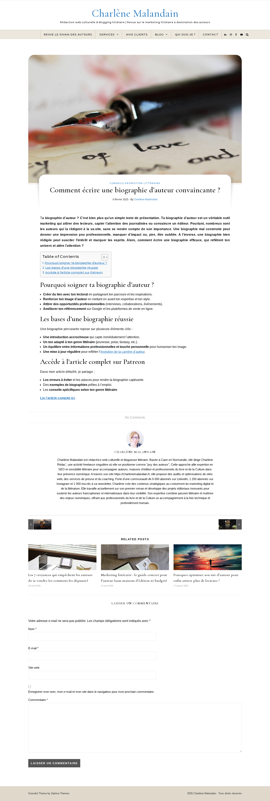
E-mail (33, 648)
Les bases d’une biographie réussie (71, 268)
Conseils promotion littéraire (135, 183)
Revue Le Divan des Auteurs (68, 34)
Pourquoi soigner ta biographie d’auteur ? (76, 263)
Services (107, 34)
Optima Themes (60, 793)
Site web (33, 667)
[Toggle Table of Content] (102, 257)
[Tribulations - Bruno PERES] (233, 524)
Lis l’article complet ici (57, 398)
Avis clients (137, 34)
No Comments (135, 417)
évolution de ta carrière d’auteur (122, 351)
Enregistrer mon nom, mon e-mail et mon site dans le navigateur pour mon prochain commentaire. (91, 691)
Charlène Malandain (135, 13)
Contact (210, 34)
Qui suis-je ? (185, 34)
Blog (159, 34)
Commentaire (38, 699)
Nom (32, 629)
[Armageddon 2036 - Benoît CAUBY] (37, 524)
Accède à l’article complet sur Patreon (74, 272)
